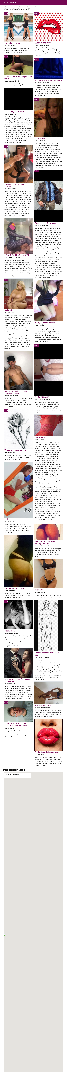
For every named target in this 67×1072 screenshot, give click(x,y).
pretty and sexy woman (45, 323)
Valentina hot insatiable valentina (14, 185)
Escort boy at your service (16, 112)
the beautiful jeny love (14, 588)
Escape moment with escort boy (47, 654)
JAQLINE (8, 310)
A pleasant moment (43, 705)
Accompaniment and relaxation (48, 80)
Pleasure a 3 (9, 631)
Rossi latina (39, 590)
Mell (6, 519)
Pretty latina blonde (12, 43)
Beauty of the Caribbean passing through (45, 542)
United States (20, 6)
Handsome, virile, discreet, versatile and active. (15, 392)
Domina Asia (40, 138)
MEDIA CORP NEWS (10, 2)
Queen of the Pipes (43, 43)
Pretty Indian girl (42, 397)
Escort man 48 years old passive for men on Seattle (16, 724)
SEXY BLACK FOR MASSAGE (16, 255)
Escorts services (9, 6)
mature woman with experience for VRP (18, 77)
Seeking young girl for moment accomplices (17, 680)
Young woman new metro (15, 450)
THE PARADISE (41, 437)
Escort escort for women (45, 223)
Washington (29, 6)
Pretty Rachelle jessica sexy (47, 752)
